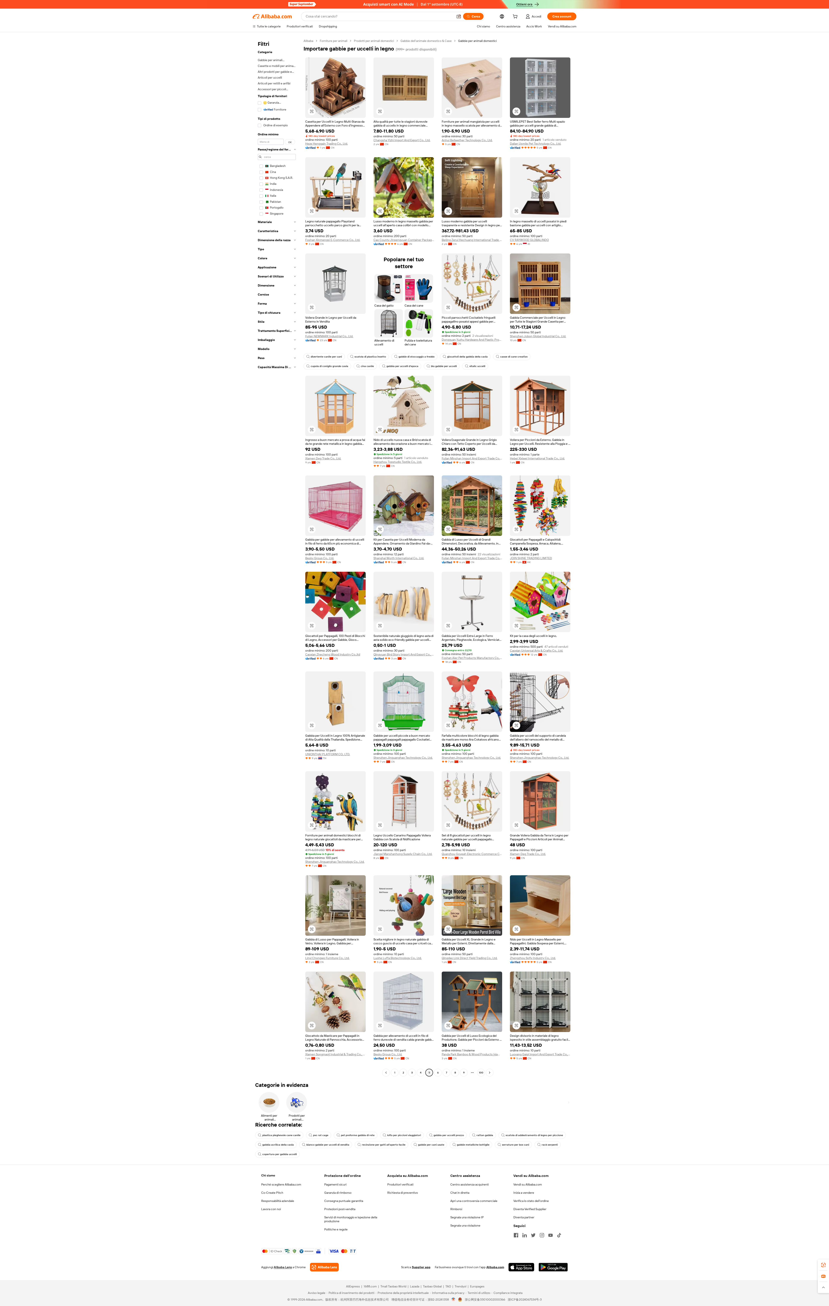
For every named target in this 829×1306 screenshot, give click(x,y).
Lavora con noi (271, 1209)
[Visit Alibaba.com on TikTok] (559, 1235)
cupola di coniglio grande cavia (329, 366)
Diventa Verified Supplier (529, 1209)
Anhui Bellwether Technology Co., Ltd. (467, 140)
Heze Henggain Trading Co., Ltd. (326, 143)
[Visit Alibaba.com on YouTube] (550, 1235)
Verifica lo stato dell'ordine (531, 1201)
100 (481, 1072)
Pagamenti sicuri (335, 1184)
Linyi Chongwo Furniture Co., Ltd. (327, 958)
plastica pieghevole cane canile (281, 1135)
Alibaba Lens (283, 1267)
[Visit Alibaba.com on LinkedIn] (524, 1235)
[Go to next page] (490, 1072)
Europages (477, 1286)
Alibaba (308, 41)
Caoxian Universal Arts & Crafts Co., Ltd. (536, 650)
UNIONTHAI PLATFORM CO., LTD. (327, 754)
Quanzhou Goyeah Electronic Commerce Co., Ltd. (472, 854)
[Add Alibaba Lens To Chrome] (324, 1267)
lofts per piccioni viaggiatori (404, 1135)
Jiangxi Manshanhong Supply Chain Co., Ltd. (402, 854)
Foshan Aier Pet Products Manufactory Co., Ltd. (472, 658)
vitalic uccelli (477, 366)
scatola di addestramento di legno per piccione (534, 1135)
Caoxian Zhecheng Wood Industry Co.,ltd (332, 654)
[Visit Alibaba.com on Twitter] (533, 1235)
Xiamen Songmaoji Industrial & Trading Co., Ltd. (335, 1054)
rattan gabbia (484, 1135)
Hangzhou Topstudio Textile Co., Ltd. (397, 462)
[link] (823, 1265)
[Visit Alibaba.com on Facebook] (516, 1235)
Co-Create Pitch (272, 1192)
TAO (448, 1286)
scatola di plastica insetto (370, 356)
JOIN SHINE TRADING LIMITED (531, 558)
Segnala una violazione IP (467, 1217)
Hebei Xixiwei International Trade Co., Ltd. (537, 458)
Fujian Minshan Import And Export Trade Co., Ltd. (472, 458)
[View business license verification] (453, 1299)
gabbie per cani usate (431, 1144)
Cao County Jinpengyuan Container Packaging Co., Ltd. (403, 240)
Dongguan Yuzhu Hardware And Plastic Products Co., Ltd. (472, 339)
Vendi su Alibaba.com (527, 1184)
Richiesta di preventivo (402, 1192)
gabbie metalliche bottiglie (473, 1144)
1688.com (370, 1286)
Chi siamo (268, 1175)
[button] (458, 16)
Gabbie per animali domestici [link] (477, 41)
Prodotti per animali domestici (374, 41)
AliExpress (353, 1286)
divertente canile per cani (326, 356)
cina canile (367, 366)
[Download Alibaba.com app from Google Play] (553, 1267)
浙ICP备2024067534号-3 (525, 1299)
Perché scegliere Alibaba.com (281, 1184)
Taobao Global (432, 1286)
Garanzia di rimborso (337, 1192)
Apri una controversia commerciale (473, 1201)
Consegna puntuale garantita (343, 1201)
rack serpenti (550, 1144)
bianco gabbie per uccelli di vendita (327, 1144)
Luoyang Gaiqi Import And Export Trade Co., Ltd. (540, 1054)
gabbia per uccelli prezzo (448, 1135)
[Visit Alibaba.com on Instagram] (541, 1235)
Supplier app (421, 1267)
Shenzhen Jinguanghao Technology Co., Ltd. (403, 757)
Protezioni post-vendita (339, 1209)
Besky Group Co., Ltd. (319, 558)
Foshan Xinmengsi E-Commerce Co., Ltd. (332, 240)
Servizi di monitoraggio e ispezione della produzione (350, 1219)
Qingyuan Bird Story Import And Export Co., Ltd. (403, 654)
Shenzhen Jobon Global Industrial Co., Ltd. (538, 336)
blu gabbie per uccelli (444, 366)
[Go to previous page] (386, 1072)
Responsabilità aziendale (277, 1201)
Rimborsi (456, 1209)
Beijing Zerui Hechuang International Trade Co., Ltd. (472, 240)
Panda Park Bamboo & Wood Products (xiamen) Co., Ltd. (472, 1054)
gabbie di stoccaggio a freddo (417, 356)
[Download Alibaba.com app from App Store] (521, 1267)
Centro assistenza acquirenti (469, 1184)
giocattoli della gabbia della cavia (467, 356)
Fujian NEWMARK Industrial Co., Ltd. (329, 336)
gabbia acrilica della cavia (278, 1144)
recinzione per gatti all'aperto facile (383, 1144)
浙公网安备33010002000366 (485, 1299)
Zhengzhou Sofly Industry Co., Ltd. (533, 958)
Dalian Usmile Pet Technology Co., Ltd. (535, 143)
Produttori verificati (400, 1184)
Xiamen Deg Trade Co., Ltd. (323, 458)
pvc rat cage (320, 1135)
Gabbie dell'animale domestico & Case (426, 41)
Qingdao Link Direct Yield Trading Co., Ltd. (469, 958)
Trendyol (460, 1286)
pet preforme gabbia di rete (358, 1135)
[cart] (516, 17)
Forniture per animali (333, 41)
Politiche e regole (336, 1229)
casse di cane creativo (514, 356)
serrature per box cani (515, 1144)
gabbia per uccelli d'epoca (402, 366)
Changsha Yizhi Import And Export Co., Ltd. (401, 140)
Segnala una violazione (465, 1225)
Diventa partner (523, 1217)
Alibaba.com (495, 1267)
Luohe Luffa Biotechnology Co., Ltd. (397, 958)
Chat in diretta (459, 1192)
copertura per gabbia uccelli (279, 1154)
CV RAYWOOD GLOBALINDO (529, 240)
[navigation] (276, 557)
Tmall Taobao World (393, 1286)
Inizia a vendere (523, 1192)
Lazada (414, 1286)
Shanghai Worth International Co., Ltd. (398, 558)
